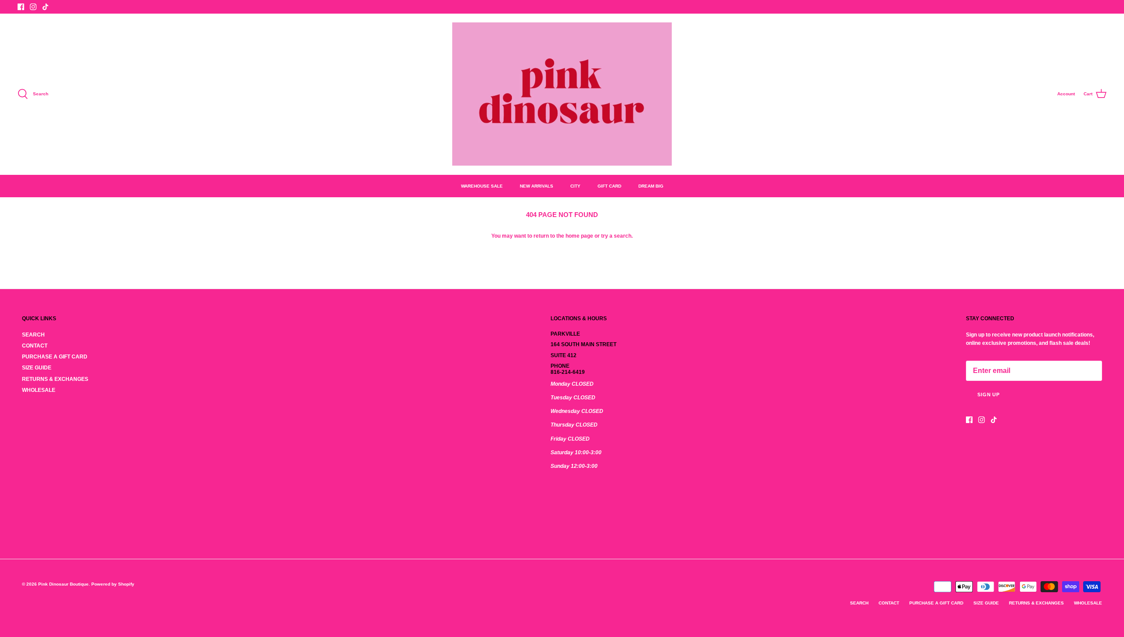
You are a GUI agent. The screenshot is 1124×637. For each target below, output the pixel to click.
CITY (575, 186)
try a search (616, 236)
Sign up (988, 394)
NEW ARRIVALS (536, 186)
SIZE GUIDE (36, 368)
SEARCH (33, 335)
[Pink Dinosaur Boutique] (562, 94)
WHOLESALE (38, 390)
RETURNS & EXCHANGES (55, 379)
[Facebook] (21, 7)
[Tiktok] (45, 7)
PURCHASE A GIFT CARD (54, 357)
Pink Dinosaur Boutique (63, 584)
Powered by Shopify (112, 584)
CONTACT (34, 346)
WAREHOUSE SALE (482, 186)
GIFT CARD (609, 186)
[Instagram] (33, 7)
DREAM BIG (650, 186)
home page (579, 236)
